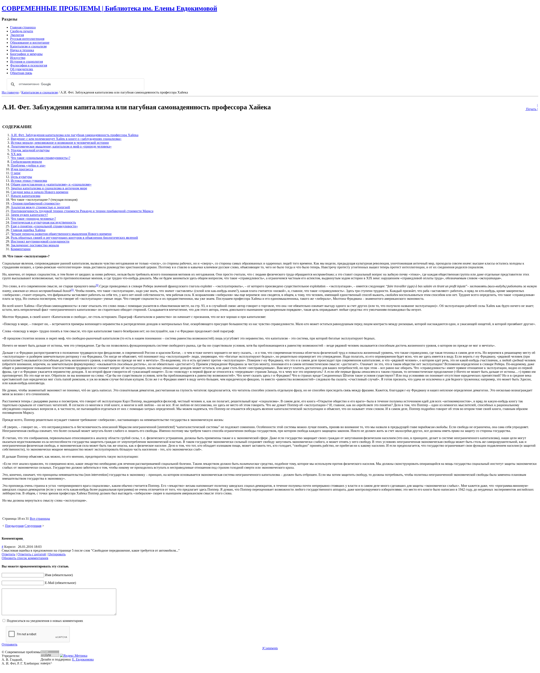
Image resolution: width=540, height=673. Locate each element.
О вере (15, 173)
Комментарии (21, 249)
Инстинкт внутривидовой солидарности (40, 241)
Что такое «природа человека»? (33, 218)
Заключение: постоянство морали (35, 245)
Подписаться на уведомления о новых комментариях (45, 621)
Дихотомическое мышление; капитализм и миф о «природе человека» (61, 146)
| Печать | (531, 107)
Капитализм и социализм (39, 92)
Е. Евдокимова (83, 659)
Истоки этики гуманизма (29, 180)
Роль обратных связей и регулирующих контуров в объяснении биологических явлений (74, 237)
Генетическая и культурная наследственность (43, 222)
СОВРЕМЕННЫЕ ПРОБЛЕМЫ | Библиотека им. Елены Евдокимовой (109, 8)
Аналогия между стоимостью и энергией (40, 207)
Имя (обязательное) (59, 575)
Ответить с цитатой (32, 554)
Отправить (9, 644)
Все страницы (40, 518)
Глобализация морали (26, 161)
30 (97, 285)
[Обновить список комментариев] (23, 538)
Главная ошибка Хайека (28, 230)
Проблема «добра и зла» (28, 165)
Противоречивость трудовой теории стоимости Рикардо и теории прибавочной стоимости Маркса (82, 211)
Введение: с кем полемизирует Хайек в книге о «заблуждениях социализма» (66, 139)
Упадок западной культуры (30, 150)
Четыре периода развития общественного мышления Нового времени (61, 234)
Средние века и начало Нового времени (39, 192)
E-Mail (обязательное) (60, 583)
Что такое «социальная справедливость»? (40, 158)
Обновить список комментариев (25, 558)
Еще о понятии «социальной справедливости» (44, 226)
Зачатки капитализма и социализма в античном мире (49, 188)
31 (72, 289)
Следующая (32, 526)
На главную (10, 92)
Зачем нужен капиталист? (29, 215)
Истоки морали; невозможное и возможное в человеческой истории (60, 142)
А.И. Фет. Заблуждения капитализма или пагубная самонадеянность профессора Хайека (74, 135)
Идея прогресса (22, 169)
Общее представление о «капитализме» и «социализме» (51, 184)
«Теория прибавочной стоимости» (35, 203)
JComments (270, 648)
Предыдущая (14, 526)
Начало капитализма (25, 196)
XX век (16, 154)
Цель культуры (21, 177)
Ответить (8, 554)
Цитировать (57, 554)
